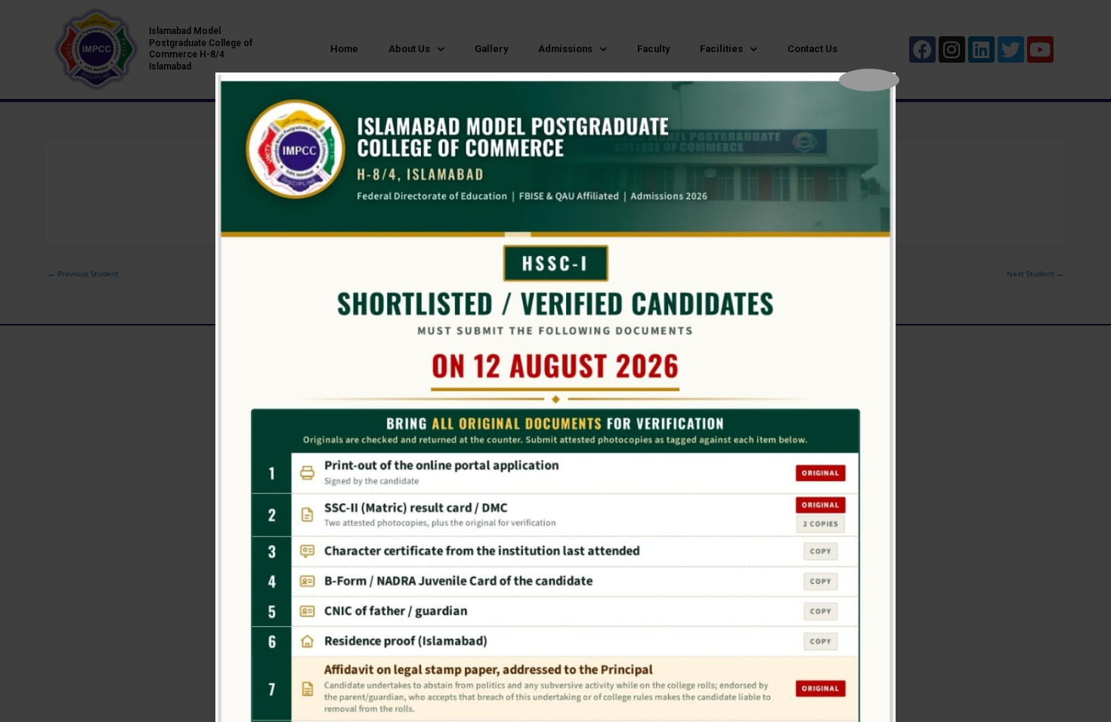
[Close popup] (869, 80)
